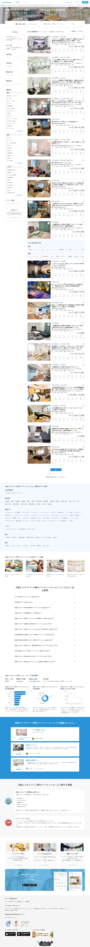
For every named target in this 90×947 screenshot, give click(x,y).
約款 (20, 908)
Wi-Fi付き (7, 545)
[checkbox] (7, 96)
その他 (70, 520)
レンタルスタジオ (26, 512)
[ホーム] (7, 2)
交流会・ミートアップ (34, 249)
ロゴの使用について (62, 908)
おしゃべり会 (49, 249)
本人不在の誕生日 (22, 529)
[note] (52, 942)
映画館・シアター (17, 518)
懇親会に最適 (21, 537)
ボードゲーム (77, 249)
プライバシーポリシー (27, 908)
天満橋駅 (52, 501)
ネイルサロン (8, 518)
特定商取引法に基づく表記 (40, 908)
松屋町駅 (57, 501)
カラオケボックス (55, 518)
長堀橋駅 (17, 501)
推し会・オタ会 (31, 529)
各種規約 (16, 908)
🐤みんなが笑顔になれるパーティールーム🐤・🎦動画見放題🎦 (25, 768)
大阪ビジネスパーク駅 (74, 501)
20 (62, 473)
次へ (56, 469)
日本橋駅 (49, 504)
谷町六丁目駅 (8, 504)
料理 (83, 249)
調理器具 (70, 256)
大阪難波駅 (45, 501)
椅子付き (39, 545)
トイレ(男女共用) (44, 256)
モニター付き (32, 545)
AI (83, 36)
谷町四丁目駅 (64, 501)
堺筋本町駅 (38, 501)
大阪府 (20, 5)
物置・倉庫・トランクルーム (22, 520)
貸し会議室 (17, 512)
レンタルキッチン (26, 515)
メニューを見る (17, 865)
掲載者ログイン (20, 901)
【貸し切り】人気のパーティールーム (13, 493)
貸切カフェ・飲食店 (74, 515)
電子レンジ (63, 256)
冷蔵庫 (57, 256)
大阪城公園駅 (31, 504)
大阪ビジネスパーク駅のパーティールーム (42, 5)
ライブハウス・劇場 (35, 520)
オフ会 (42, 249)
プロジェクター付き (15, 545)
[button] (45, 597)
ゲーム (55, 249)
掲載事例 (27, 901)
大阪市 (24, 5)
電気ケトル (77, 256)
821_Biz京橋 (18, 752)
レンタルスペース (9, 512)
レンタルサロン (53, 512)
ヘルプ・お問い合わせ (52, 908)
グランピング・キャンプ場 (47, 520)
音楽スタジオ (8, 515)
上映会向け (37, 537)
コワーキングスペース (44, 515)
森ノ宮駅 (38, 504)
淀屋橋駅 (23, 501)
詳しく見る (44, 865)
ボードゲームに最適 (46, 537)
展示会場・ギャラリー (36, 518)
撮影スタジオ (61, 512)
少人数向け (7, 537)
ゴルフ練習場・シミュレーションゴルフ (69, 518)
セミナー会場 (69, 512)
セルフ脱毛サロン (64, 520)
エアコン (36, 256)
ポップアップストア (9, 520)
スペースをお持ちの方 (67, 2)
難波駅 (28, 501)
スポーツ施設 (46, 518)
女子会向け (14, 537)
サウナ (56, 520)
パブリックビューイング (10, 529)
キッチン (52, 256)
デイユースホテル (55, 515)
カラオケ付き (46, 545)
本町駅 (12, 501)
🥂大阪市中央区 (30, 5)
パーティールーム (14, 5)
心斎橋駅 (7, 501)
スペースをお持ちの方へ (10, 901)
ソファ (30, 256)
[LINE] (38, 942)
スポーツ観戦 (68, 249)
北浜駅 (33, 501)
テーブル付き (25, 545)
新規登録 (85, 2)
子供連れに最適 (29, 537)
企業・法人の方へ (9, 917)
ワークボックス (77, 512)
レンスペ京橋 (18, 737)
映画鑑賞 (61, 249)
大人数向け (54, 537)
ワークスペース (34, 512)
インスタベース (6, 5)
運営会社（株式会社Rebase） (11, 910)
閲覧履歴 (18, 2)
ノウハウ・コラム (9, 908)
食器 (83, 256)
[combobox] (51, 24)
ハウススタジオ (16, 515)
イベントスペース (64, 515)
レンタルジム (34, 515)
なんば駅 (44, 504)
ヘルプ (26, 2)
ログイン (78, 2)
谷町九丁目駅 (24, 504)
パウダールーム (26, 518)
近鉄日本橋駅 (16, 504)
